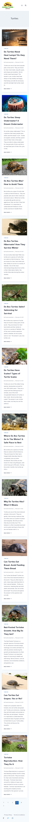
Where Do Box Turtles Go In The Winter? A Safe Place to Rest (14, 439)
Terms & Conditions (19, 815)
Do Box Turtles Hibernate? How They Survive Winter (14, 244)
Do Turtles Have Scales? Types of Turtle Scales (12, 373)
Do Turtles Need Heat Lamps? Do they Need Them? (14, 55)
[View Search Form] (25, 5)
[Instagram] (12, 818)
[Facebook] (3, 818)
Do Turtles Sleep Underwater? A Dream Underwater (13, 121)
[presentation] (14, 37)
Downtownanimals (9, 62)
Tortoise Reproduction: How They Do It (13, 761)
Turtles (6, 48)
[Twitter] (8, 818)
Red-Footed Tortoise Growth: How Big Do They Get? (14, 631)
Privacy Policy (8, 815)
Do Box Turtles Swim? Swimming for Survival (14, 310)
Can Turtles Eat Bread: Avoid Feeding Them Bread (14, 565)
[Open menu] (21, 5)
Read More (8, 88)
